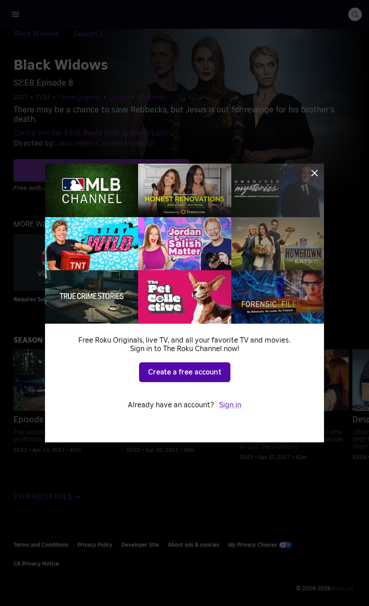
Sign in (230, 405)
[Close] (314, 173)
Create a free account (184, 372)
